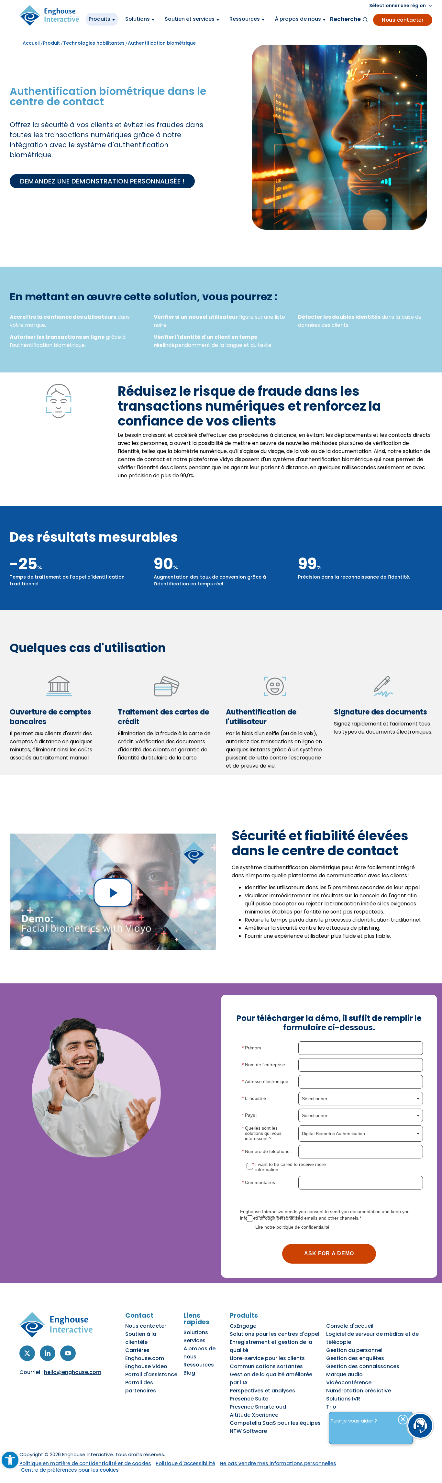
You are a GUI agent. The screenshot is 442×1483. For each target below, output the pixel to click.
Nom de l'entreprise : (266, 1064)
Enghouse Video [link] (146, 1366)
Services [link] (194, 1340)
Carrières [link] (137, 1350)
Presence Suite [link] (249, 1398)
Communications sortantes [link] (266, 1366)
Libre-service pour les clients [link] (267, 1358)
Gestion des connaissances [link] (362, 1366)
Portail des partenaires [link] (140, 1386)
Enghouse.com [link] (144, 1358)
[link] (10, 1460)
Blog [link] (189, 1373)
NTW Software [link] (248, 1431)
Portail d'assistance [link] (151, 1374)
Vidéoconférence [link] (348, 1382)
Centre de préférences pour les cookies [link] (70, 1469)
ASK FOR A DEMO (329, 1253)
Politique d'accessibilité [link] (185, 1463)
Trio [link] (331, 1407)
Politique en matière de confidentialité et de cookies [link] (85, 1463)
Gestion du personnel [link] (354, 1350)
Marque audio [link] (344, 1374)
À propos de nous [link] (199, 1352)
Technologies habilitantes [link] (94, 43)
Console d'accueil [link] (349, 1326)
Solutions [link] (195, 1332)
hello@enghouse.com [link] (72, 1372)
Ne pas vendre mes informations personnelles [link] (278, 1463)
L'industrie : (257, 1098)
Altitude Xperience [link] (254, 1415)
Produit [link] (51, 43)
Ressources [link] (198, 1364)
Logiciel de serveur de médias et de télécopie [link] (372, 1338)
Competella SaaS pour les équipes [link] (275, 1423)
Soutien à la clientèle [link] (140, 1338)
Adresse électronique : (268, 1081)
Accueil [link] (31, 43)
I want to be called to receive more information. (290, 1167)
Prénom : (254, 1047)
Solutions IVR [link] (343, 1398)
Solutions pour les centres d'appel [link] (274, 1334)
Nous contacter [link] (403, 20)
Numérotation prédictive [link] (358, 1390)
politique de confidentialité (302, 1227)
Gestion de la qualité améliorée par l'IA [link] (271, 1378)
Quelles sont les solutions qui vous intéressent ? (263, 1133)
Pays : (251, 1115)
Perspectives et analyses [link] (262, 1390)
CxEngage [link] (243, 1326)
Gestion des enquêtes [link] (355, 1358)
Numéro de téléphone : (268, 1151)
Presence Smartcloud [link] (258, 1407)
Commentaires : (261, 1182)
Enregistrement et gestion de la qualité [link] (271, 1346)
